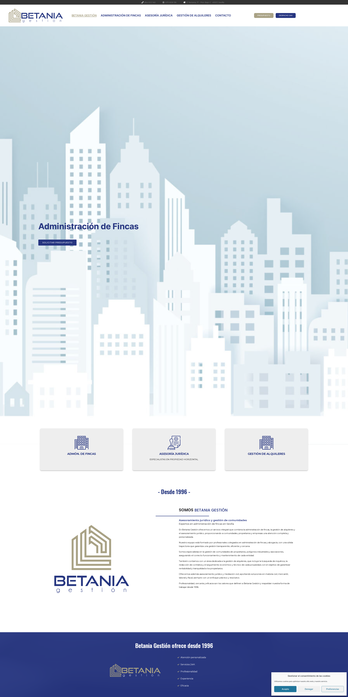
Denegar (309, 689)
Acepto (285, 689)
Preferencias (332, 689)
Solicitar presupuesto (57, 242)
